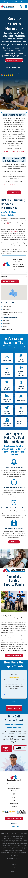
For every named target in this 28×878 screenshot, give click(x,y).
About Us (13, 541)
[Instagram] (13, 826)
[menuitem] (14, 861)
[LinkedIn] (15, 826)
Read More (14, 691)
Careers (14, 797)
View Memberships (19, 747)
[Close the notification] (27, 1)
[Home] (8, 6)
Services (14, 791)
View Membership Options (13, 67)
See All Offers (13, 192)
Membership (14, 803)
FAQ (14, 794)
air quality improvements (13, 247)
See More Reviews (13, 708)
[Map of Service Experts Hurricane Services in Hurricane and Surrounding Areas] (14, 292)
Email (13, 151)
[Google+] (18, 826)
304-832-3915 (7, 309)
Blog (14, 800)
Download (21, 151)
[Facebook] (10, 826)
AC (8, 223)
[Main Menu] (26, 6)
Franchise (14, 807)
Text (7, 151)
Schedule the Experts (13, 60)
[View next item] (18, 702)
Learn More (21, 2)
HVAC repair (13, 231)
